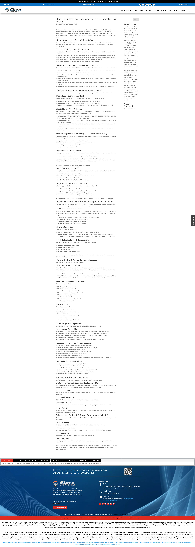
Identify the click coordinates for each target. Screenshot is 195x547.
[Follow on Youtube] (151, 5)
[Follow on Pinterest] (148, 5)
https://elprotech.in (174, 542)
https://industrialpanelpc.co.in (132, 542)
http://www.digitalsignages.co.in (111, 500)
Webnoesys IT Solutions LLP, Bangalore (122, 514)
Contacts (184, 10)
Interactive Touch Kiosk (75, 518)
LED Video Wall (83, 460)
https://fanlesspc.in (19, 542)
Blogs (165, 10)
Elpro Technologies (58, 518)
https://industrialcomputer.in (55, 542)
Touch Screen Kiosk (86, 518)
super (59, 24)
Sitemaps (177, 10)
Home (123, 10)
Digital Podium (95, 460)
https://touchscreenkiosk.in (146, 542)
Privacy (186, 4)
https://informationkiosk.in (8, 542)
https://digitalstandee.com (114, 544)
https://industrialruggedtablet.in (84, 542)
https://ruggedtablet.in (121, 542)
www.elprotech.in (128, 498)
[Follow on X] (143, 5)
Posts (170, 10)
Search (136, 19)
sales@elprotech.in (49, 4)
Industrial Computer (95, 518)
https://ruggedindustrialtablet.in (69, 542)
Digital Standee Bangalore (135, 518)
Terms (181, 4)
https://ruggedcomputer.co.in (30, 542)
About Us (129, 10)
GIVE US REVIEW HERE (60, 507)
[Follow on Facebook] (140, 5)
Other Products (149, 10)
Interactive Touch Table (30, 460)
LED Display (18, 460)
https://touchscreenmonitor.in (185, 542)
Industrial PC (103, 518)
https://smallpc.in (166, 542)
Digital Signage (71, 460)
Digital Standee (138, 10)
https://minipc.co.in (157, 542)
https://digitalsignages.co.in (101, 544)
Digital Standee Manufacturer (122, 518)
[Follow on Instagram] (146, 5)
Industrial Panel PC (111, 518)
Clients (159, 10)
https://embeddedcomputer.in (97, 542)
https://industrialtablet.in (110, 542)
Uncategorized (73, 24)
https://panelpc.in (79, 544)
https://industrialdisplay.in (89, 544)
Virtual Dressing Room (58, 460)
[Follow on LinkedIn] (154, 5)
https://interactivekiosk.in (43, 542)
